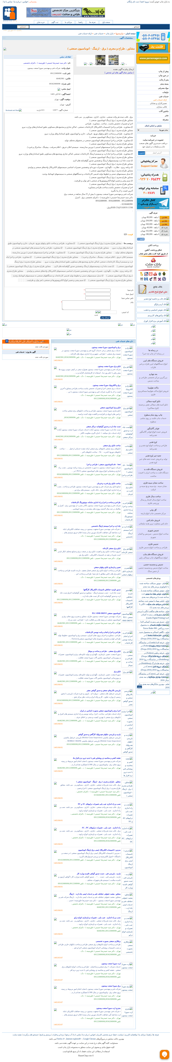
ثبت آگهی (54, 22)
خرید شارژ (41, 22)
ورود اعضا (144, 2)
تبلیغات (165, 92)
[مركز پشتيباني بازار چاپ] (153, 168)
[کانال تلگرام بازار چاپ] (153, 208)
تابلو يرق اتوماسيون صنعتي (110, 408)
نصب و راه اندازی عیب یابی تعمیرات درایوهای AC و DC (99, 804)
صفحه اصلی (130, 33)
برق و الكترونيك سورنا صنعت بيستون (107, 385)
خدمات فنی (163, 96)
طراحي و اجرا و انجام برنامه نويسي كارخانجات (103, 632)
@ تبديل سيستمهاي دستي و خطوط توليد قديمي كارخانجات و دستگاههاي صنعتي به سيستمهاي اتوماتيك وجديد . (57, 275)
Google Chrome (89, 1039)
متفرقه (165, 119)
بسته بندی (164, 84)
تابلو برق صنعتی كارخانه (112, 548)
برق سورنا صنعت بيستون (111, 986)
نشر (166, 115)
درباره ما (85, 1035)
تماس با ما (77, 1035)
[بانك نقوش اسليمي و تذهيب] (156, 310)
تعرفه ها (92, 22)
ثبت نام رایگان (133, 2)
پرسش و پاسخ (45, 1035)
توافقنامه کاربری (130, 1035)
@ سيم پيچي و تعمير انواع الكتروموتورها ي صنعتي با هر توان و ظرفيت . (56, 280)
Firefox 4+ (61, 1039)
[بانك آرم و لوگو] (161, 304)
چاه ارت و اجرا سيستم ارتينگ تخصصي (106, 526)
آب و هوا (68, 1035)
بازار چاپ (110, 33)
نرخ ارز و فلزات (58, 1035)
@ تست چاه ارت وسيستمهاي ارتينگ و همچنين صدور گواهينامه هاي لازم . (83, 266)
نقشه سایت (17, 1035)
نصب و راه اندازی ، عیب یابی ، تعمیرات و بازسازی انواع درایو (97, 918)
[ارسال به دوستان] (9, 43)
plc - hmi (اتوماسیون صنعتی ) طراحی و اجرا (104, 464)
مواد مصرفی (163, 88)
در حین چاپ (163, 75)
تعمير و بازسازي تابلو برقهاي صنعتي (107, 567)
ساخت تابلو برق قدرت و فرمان (109, 483)
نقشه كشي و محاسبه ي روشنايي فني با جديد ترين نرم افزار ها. (97, 758)
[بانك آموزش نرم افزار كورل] (156, 321)
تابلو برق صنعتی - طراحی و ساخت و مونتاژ (104, 651)
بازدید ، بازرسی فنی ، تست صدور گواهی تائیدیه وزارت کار (99, 874)
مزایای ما (68, 22)
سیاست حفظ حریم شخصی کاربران (109, 1035)
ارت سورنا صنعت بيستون (111, 964)
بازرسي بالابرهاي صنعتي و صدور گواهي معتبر (104, 690)
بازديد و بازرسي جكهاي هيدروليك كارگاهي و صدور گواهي (99, 734)
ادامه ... (141, 239)
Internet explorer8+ (73, 1039)
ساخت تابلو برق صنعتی (112, 445)
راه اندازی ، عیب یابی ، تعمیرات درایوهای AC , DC (101, 828)
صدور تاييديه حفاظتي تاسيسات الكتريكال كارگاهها (102, 590)
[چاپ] (5, 43)
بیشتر (139, 687)
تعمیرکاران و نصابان (158, 103)
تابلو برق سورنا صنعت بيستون (109, 366)
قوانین (92, 1035)
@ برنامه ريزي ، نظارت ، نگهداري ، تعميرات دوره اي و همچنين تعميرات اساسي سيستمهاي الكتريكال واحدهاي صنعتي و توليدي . (78, 271)
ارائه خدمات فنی (160, 100)
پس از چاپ (163, 80)
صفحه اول (106, 22)
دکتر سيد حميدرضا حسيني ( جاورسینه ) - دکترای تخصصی (45, 63)
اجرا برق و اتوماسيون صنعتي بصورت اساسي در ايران (100, 711)
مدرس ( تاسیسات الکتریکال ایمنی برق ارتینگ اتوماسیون (99, 850)
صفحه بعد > (42, 341)
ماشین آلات (163, 111)
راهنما (80, 22)
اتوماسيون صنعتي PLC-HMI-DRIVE (106, 613)
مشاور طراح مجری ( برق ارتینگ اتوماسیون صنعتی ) (99, 243)
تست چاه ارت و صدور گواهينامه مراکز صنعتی (103, 426)
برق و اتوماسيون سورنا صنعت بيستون (106, 347)
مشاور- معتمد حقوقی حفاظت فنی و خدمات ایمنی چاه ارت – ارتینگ (95, 894)
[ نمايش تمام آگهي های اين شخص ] (119, 72)
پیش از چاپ (163, 71)
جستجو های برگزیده (30, 1035)
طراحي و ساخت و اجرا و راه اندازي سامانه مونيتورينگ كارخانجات (96, 502)
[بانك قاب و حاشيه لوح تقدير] (156, 299)
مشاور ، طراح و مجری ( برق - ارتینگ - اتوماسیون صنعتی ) (98, 782)
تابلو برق (117, 671)
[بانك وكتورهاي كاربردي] (158, 315)
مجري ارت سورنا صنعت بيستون (108, 1008)
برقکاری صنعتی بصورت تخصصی (108, 941)
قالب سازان (162, 107)
